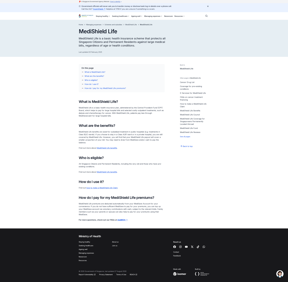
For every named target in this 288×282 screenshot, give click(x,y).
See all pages (185, 137)
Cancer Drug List (187, 82)
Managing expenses (93, 25)
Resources (83, 260)
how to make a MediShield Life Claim (102, 188)
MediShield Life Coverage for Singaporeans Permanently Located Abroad (192, 121)
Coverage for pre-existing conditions (191, 87)
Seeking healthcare (86, 246)
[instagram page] (180, 246)
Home (81, 25)
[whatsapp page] (203, 246)
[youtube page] (186, 246)
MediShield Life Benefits (190, 110)
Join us (114, 246)
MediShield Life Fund (189, 128)
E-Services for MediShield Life (193, 93)
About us (115, 242)
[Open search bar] (206, 16)
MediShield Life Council (190, 115)
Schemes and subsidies (113, 25)
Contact (176, 252)
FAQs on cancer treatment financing (191, 98)
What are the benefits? (94, 76)
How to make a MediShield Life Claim (193, 105)
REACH (132, 274)
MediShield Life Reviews (190, 132)
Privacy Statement (106, 274)
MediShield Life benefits (107, 148)
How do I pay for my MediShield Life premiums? (105, 88)
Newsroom (168, 16)
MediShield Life (131, 25)
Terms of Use (121, 274)
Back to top (188, 146)
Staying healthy (84, 242)
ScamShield (98, 9)
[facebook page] (174, 246)
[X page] (192, 246)
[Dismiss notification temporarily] (208, 6)
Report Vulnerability (86, 274)
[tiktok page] (198, 246)
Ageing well (83, 249)
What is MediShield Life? (95, 72)
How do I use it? (92, 84)
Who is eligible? (91, 80)
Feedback (177, 256)
